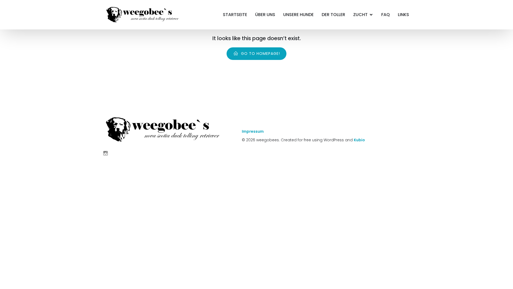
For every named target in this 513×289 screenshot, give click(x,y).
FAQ (385, 15)
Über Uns (265, 15)
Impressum (253, 131)
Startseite (235, 15)
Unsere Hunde (298, 15)
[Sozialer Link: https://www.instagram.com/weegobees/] (107, 153)
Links (403, 15)
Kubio (359, 140)
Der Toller (333, 15)
